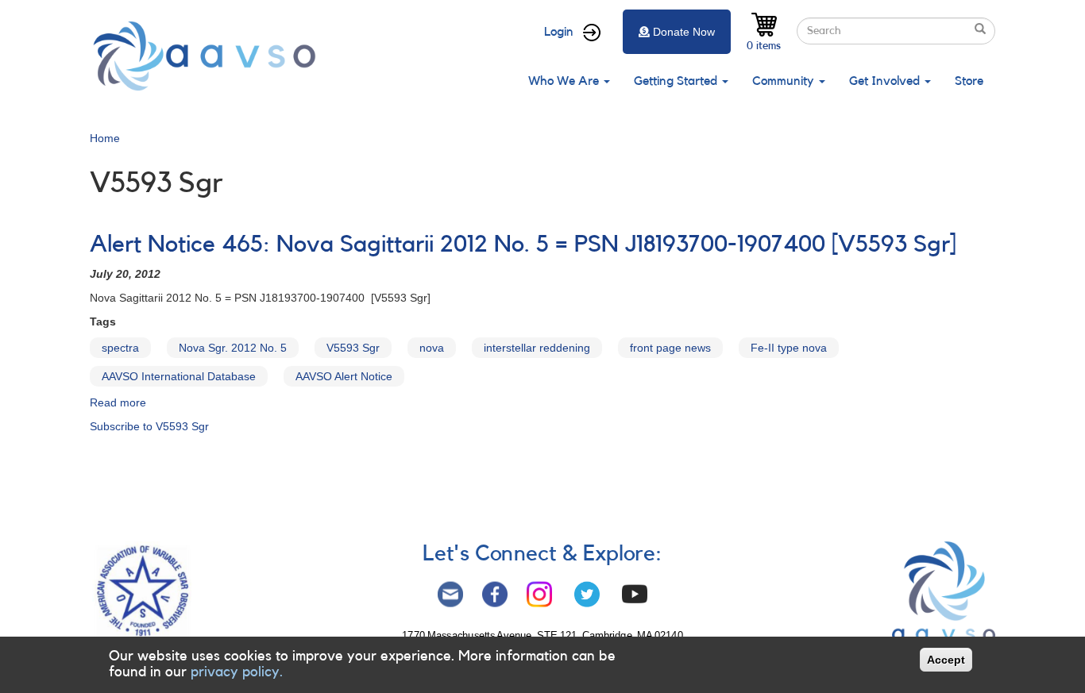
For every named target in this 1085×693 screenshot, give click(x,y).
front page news (670, 347)
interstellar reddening (537, 347)
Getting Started (677, 81)
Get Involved (886, 81)
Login (558, 31)
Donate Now (684, 31)
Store (969, 81)
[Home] (209, 56)
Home (105, 138)
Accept (946, 659)
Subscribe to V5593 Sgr (149, 426)
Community (784, 81)
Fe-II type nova (789, 347)
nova (431, 347)
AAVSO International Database (179, 376)
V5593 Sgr (353, 347)
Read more (118, 402)
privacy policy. (237, 671)
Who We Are (565, 81)
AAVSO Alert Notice (343, 376)
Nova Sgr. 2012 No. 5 (233, 347)
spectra (120, 347)
